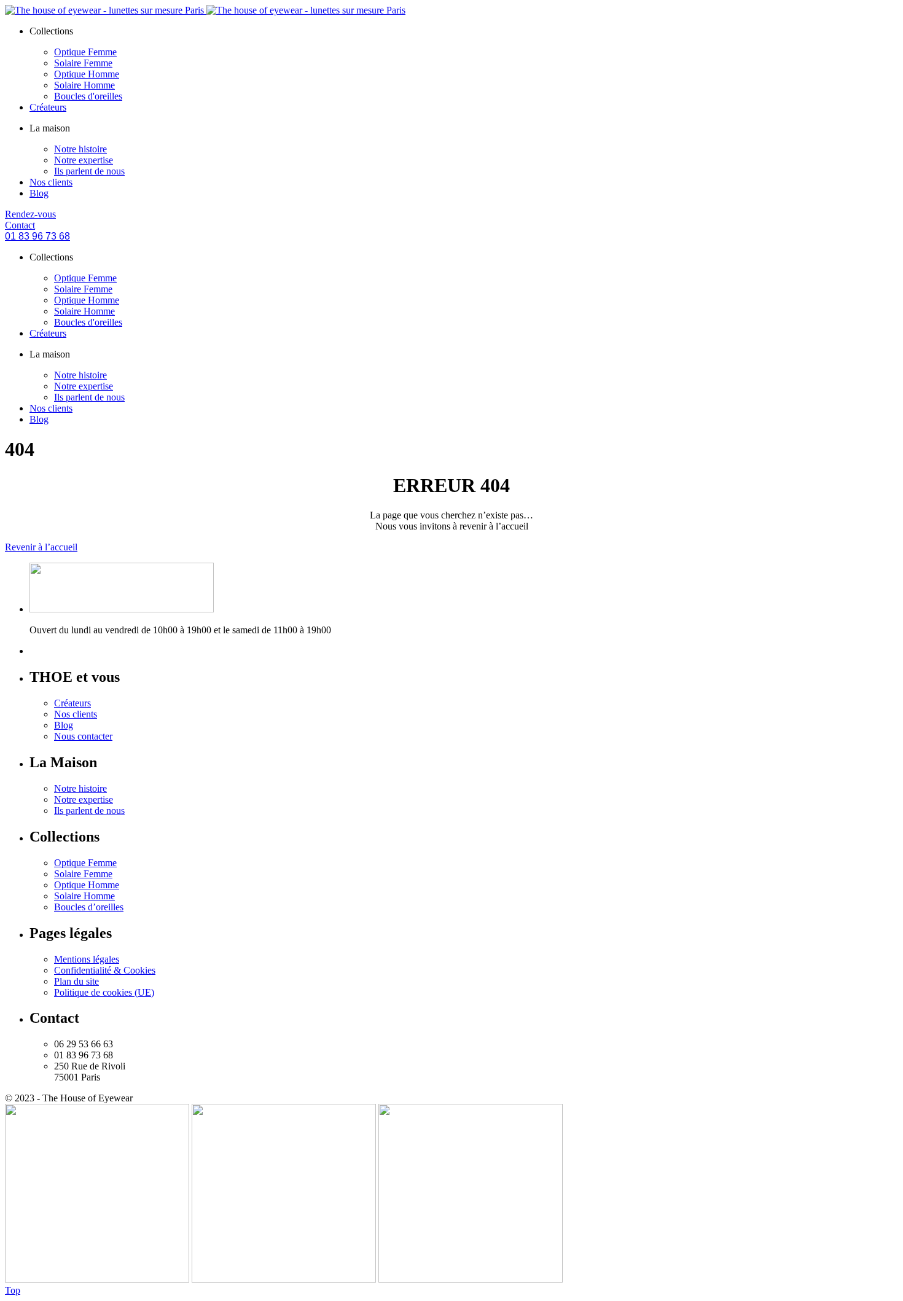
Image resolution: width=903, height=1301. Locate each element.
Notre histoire (80, 149)
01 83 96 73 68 (37, 236)
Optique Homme (86, 74)
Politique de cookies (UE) (104, 992)
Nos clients (50, 182)
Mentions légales (86, 959)
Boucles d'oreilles (88, 96)
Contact (20, 225)
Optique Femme (85, 52)
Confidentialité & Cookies (104, 970)
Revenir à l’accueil (41, 547)
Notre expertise (83, 160)
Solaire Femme (83, 63)
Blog (39, 193)
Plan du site (76, 981)
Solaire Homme (84, 85)
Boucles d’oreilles (88, 907)
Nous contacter (83, 736)
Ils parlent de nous (89, 171)
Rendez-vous (30, 214)
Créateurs (47, 107)
